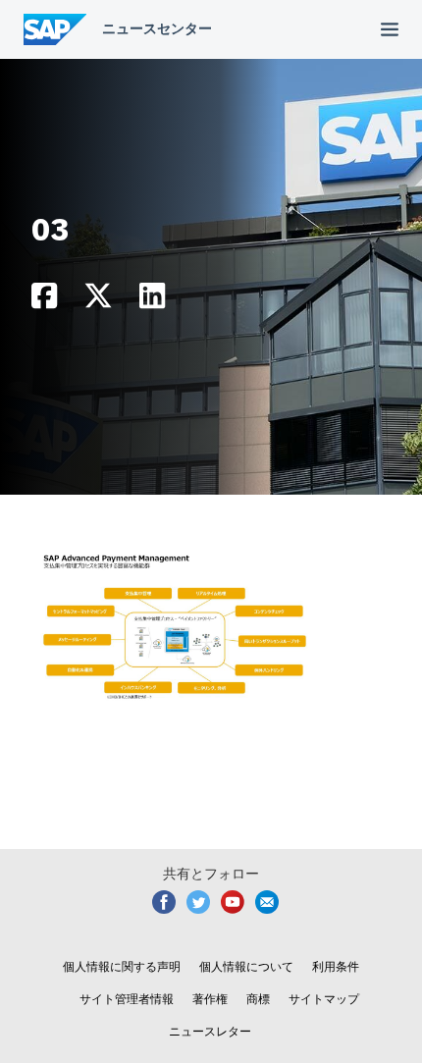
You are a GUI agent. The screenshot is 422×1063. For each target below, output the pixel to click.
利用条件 (335, 967)
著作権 (210, 999)
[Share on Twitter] (98, 300)
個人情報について (246, 967)
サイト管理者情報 (126, 999)
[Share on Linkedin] (152, 300)
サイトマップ (324, 999)
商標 (258, 999)
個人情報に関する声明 (122, 967)
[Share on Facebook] (44, 300)
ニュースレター (210, 1031)
